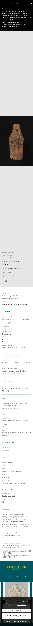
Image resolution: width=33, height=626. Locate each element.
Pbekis (10, 483)
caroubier (9, 477)
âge (9, 495)
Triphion (4, 483)
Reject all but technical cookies (16, 616)
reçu (13, 495)
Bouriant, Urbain (7, 408)
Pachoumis (17, 483)
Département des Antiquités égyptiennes (15, 304)
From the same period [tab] (17, 575)
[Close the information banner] (30, 18)
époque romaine (7, 489)
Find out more (22, 605)
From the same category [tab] (17, 576)
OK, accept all (16, 611)
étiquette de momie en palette (11, 471)
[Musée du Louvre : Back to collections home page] (16, 3)
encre (3, 477)
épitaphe (4, 495)
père (23, 483)
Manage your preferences (16, 621)
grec (3, 502)
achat (3, 465)
